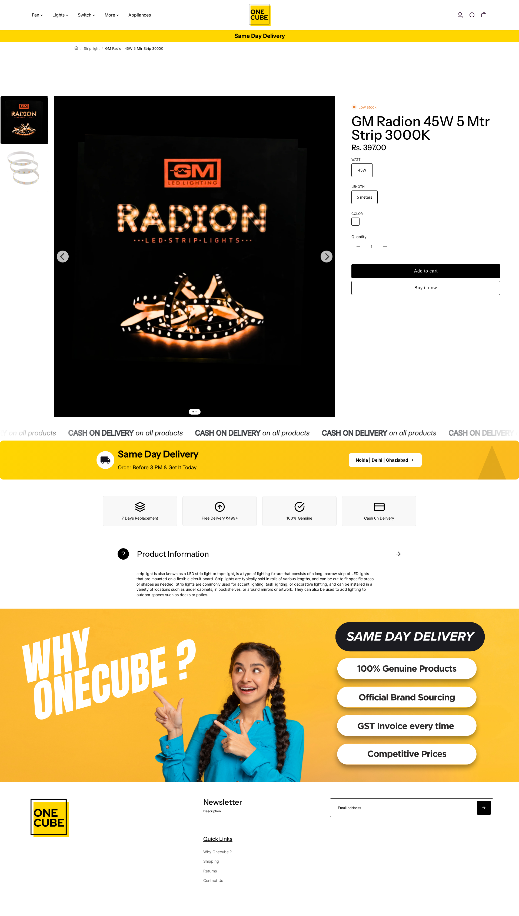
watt (356, 159)
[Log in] (460, 14)
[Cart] (483, 14)
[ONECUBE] (259, 15)
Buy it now (425, 287)
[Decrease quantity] (358, 247)
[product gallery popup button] (325, 110)
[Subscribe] (484, 808)
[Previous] (63, 256)
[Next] (326, 256)
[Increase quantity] (385, 247)
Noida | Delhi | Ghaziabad (382, 460)
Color (357, 214)
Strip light (91, 48)
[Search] (472, 14)
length (358, 187)
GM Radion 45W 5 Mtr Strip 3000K (420, 128)
